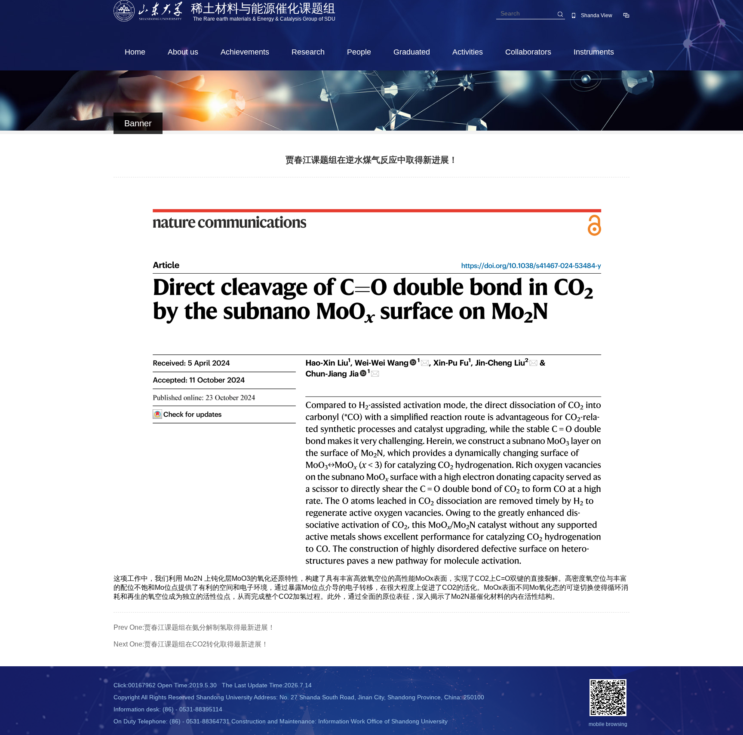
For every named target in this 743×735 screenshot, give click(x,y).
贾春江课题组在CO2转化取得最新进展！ (206, 644)
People (359, 52)
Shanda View (596, 15)
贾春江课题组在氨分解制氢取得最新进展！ (209, 627)
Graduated (411, 52)
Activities (467, 52)
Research (308, 52)
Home (135, 52)
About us (183, 52)
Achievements (245, 52)
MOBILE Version (573, 15)
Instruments (594, 52)
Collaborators (528, 52)
